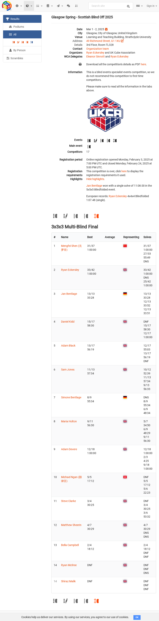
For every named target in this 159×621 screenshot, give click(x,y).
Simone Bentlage (71, 397)
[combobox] (110, 6)
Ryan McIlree (69, 565)
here (143, 64)
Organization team (97, 48)
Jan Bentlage (94, 185)
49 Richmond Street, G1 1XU (103, 40)
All (14, 34)
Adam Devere (69, 449)
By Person (19, 50)
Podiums (18, 26)
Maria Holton (69, 421)
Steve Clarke (68, 501)
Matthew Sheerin (71, 525)
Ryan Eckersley (95, 52)
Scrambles (16, 58)
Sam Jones (67, 369)
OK (137, 617)
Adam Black (68, 345)
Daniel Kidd (67, 321)
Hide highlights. (95, 179)
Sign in (151, 5)
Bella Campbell (70, 545)
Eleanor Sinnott (95, 56)
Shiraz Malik (68, 581)
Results (14, 18)
